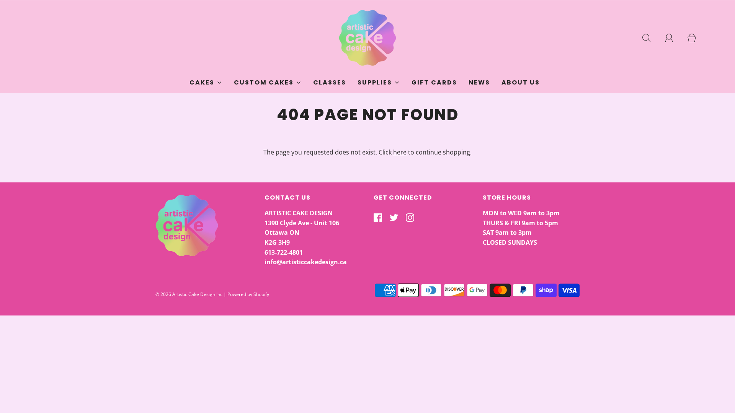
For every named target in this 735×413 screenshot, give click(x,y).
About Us (520, 82)
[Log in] (673, 37)
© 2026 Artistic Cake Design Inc (188, 294)
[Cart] (696, 37)
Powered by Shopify (248, 294)
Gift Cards (434, 82)
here (400, 152)
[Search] (650, 37)
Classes (329, 82)
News (479, 82)
